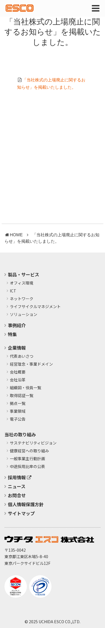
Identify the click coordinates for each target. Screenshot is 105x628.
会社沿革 (17, 379)
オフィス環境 (21, 283)
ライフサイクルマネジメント (35, 306)
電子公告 (17, 419)
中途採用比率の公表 (27, 466)
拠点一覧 (17, 403)
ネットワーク (21, 298)
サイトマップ (21, 513)
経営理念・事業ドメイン (31, 364)
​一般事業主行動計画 (27, 458)
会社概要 (17, 372)
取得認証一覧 (21, 395)
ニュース (16, 486)
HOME (16, 234)
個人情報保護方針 (26, 504)
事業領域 (17, 411)
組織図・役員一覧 (25, 387)
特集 (12, 334)
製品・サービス (23, 274)
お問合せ (17, 495)
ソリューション (23, 314)
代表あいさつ (21, 356)
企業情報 (17, 347)
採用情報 (17, 477)
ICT (13, 291)
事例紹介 (17, 325)
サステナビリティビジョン (33, 443)
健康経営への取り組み (29, 450)
